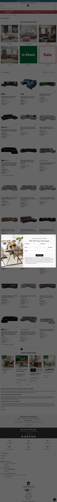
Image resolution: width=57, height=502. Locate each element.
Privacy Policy (30, 263)
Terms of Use (35, 263)
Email (26, 247)
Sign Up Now (39, 255)
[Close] (54, 236)
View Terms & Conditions (28, 258)
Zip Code (50, 247)
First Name (27, 243)
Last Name (42, 243)
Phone (26, 250)
